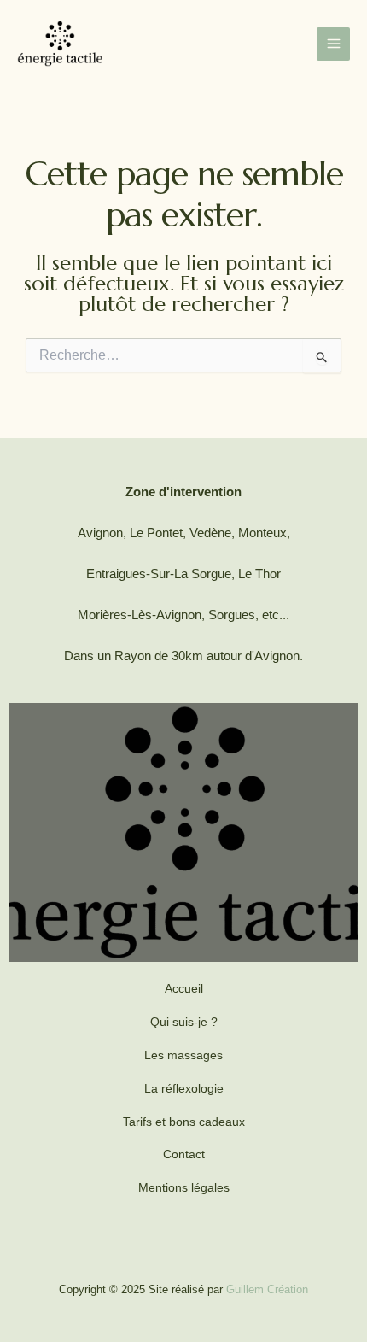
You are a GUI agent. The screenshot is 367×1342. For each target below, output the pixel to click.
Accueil (184, 988)
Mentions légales (184, 1187)
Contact (184, 1154)
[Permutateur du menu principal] (333, 44)
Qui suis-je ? (184, 1021)
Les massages (183, 1055)
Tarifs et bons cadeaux (184, 1121)
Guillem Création (267, 1289)
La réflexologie (184, 1088)
